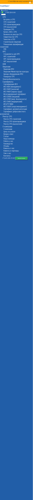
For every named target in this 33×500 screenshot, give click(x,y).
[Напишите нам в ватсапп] (2, 12)
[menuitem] (4, 17)
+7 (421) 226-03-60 (10, 12)
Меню (4, 14)
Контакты (5, 10)
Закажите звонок (21, 158)
